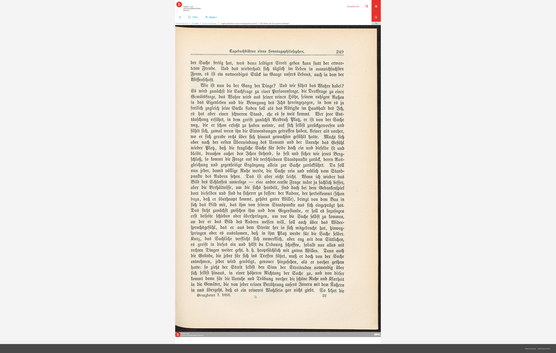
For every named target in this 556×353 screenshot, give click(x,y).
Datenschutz (544, 348)
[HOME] (188, 6)
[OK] (367, 6)
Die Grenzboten (182, 23)
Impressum (530, 348)
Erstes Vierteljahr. (209, 23)
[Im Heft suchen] (376, 17)
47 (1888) (195, 23)
